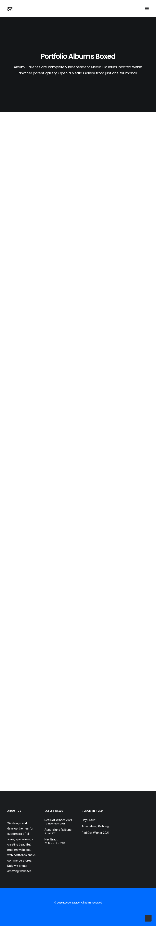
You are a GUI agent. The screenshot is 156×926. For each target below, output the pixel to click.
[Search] (134, 8)
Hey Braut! (51, 839)
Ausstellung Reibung (58, 830)
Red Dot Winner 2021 (58, 820)
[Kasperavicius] (10, 8)
